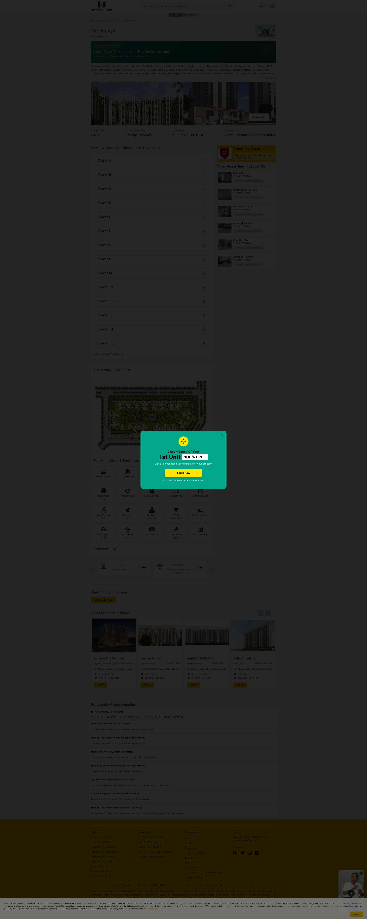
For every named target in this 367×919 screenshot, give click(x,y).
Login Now (183, 472)
